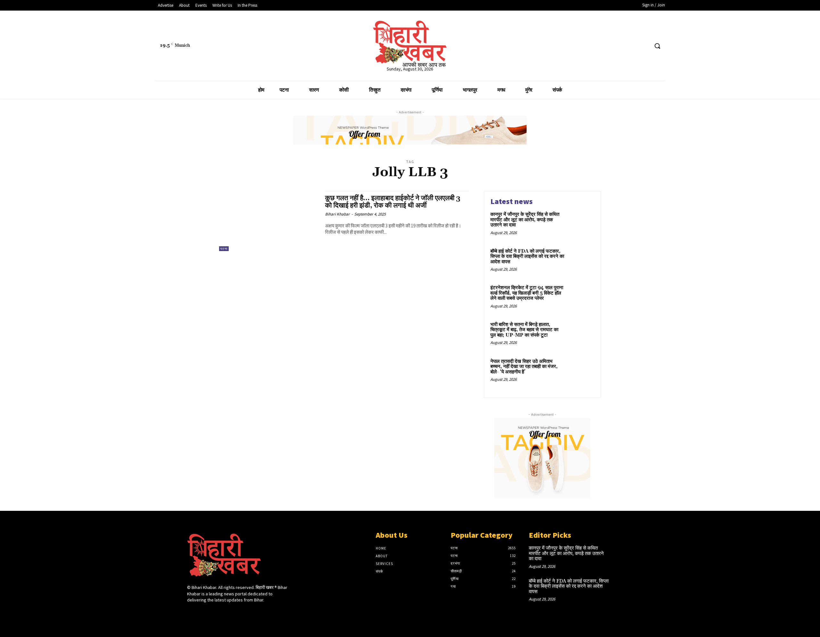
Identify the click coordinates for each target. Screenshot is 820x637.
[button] (657, 45)
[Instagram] (202, 612)
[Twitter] (631, 46)
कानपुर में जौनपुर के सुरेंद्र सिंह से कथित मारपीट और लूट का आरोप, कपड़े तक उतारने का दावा (524, 219)
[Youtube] (643, 46)
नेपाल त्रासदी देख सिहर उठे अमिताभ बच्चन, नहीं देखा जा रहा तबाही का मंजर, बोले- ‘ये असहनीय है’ (524, 366)
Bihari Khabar (337, 214)
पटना (223, 249)
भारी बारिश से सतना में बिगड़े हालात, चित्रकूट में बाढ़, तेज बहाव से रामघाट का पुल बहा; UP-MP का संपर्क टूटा (524, 330)
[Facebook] (619, 46)
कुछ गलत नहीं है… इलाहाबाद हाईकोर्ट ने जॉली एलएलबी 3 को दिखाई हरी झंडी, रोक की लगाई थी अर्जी (392, 202)
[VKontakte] (225, 612)
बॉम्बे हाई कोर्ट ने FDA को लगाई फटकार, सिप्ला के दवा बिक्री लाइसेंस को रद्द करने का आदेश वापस (527, 256)
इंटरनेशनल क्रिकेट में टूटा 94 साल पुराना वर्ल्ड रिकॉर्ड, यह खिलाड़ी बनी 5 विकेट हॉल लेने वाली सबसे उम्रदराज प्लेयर (526, 293)
